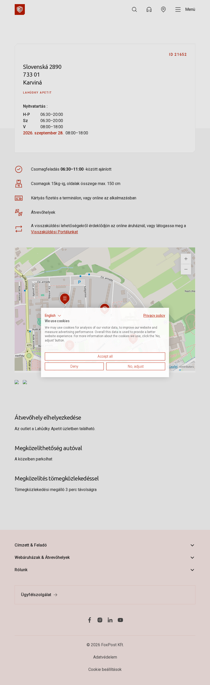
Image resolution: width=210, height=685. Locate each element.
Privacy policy (154, 315)
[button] (53, 316)
